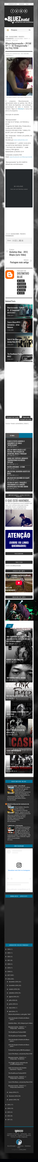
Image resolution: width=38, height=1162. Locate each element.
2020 (8, 964)
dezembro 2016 (13, 982)
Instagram (22, 287)
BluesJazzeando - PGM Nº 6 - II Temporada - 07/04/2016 (17, 1058)
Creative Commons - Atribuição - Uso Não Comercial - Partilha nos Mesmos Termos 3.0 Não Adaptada (19, 1135)
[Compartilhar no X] (18, 240)
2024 (8, 949)
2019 (8, 968)
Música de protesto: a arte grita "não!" (19, 1014)
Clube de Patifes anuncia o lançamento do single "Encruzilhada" (16, 443)
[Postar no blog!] (16, 240)
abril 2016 (12, 1011)
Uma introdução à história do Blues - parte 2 (19, 1040)
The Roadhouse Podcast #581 (17, 1032)
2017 (8, 975)
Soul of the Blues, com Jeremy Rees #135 (20, 1054)
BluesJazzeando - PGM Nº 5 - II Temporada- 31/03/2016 (17, 1077)
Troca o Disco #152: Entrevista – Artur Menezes (14, 324)
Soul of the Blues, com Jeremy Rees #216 (14, 340)
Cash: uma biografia (13, 750)
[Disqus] (19, 390)
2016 (8, 979)
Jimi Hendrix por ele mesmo (16, 678)
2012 (8, 1116)
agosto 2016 (12, 996)
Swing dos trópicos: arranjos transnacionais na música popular (17, 460)
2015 (8, 1104)
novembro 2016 (13, 985)
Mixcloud (21, 109)
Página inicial (26, 417)
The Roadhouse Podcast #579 (17, 1073)
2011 (8, 1119)
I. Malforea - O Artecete (15, 825)
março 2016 (12, 1092)
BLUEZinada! (11, 1146)
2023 (8, 953)
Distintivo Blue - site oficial (16, 786)
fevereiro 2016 (13, 1096)
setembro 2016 (13, 993)
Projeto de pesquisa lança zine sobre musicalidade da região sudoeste (22, 828)
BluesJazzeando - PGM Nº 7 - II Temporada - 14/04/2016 (18, 46)
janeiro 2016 (12, 1099)
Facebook (22, 284)
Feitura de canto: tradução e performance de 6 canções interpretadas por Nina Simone (17, 484)
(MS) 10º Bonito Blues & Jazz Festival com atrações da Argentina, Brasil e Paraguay (17, 452)
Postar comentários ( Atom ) (20, 423)
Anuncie (21, 4)
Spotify (22, 293)
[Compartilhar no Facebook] (20, 240)
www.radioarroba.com (21, 140)
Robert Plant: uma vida (14, 659)
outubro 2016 (13, 989)
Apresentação (12, 4)
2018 (8, 971)
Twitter (22, 281)
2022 (8, 956)
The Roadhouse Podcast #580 (17, 1036)
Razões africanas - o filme (16, 467)
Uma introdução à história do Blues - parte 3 (19, 1018)
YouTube (22, 290)
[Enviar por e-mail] (13, 240)
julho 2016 (12, 1000)
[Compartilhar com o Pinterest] (22, 240)
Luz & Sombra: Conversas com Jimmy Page (17, 713)
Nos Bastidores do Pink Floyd (17, 696)
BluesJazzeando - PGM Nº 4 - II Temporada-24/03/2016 (17, 1086)
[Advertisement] (19, 220)
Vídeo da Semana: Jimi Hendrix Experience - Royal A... (17, 1068)
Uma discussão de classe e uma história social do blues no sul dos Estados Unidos (18, 639)
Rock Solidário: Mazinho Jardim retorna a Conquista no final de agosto (22, 809)
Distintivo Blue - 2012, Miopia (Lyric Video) (20, 1023)
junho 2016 (12, 1004)
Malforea (20, 1146)
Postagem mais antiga (25, 419)
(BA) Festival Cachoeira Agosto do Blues (18, 472)
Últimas (12, 435)
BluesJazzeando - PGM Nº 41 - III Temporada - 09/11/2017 (15, 310)
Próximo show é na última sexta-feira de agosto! (22, 788)
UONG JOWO (22, 1149)
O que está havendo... (17, 500)
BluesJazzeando (15, 234)
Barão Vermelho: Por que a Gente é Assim (18, 767)
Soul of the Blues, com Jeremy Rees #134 (20, 1082)
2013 (8, 1112)
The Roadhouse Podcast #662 (15, 355)
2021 (8, 960)
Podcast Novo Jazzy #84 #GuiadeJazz (19, 1050)
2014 (8, 1108)
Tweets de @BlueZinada (13, 566)
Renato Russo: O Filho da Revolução (15, 731)
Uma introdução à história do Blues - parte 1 (19, 1045)
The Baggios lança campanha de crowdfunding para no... (18, 1063)
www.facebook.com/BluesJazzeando (21, 157)
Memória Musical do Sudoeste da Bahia (18, 804)
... (25, 435)
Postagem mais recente (13, 417)
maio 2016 (12, 1008)
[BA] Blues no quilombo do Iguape (18, 478)
